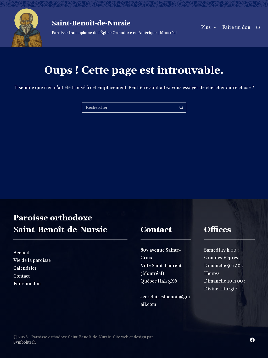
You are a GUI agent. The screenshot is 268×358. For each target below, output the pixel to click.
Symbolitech (24, 342)
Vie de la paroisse (32, 260)
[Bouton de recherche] (181, 107)
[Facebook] (252, 340)
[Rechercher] (258, 28)
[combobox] (129, 107)
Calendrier (25, 268)
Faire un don (236, 27)
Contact (21, 276)
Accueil (21, 253)
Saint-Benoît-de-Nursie (91, 23)
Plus (206, 27)
